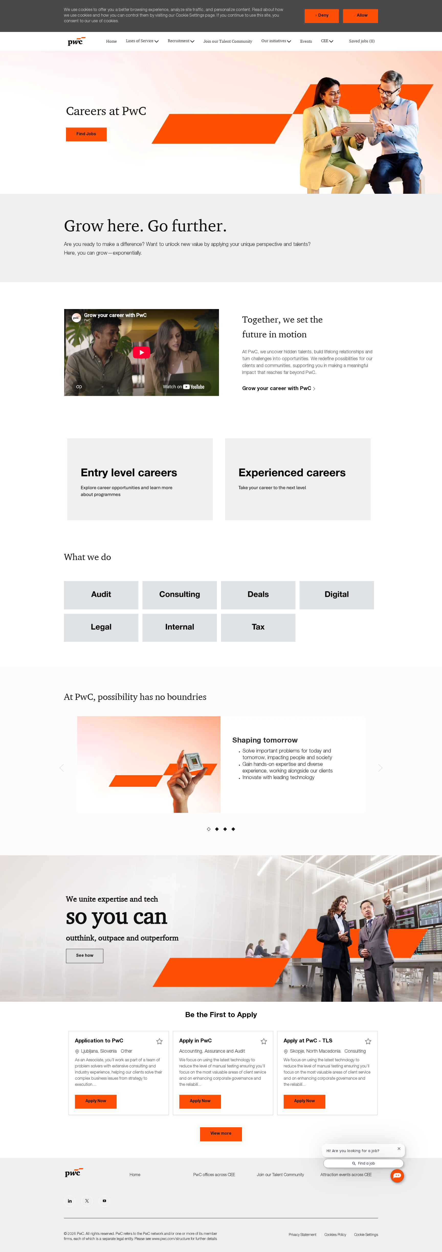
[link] (86, 134)
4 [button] (233, 829)
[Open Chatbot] (397, 1175)
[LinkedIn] (69, 1201)
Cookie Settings (366, 1235)
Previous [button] (62, 768)
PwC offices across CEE (214, 1175)
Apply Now (101, 1101)
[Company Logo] (77, 41)
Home (111, 41)
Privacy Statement (302, 1235)
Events (306, 41)
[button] (221, 1134)
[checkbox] (159, 1041)
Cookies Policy (335, 1235)
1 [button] (209, 829)
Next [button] (380, 768)
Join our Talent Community (228, 41)
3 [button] (225, 829)
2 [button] (217, 829)
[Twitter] (87, 1201)
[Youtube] (104, 1201)
